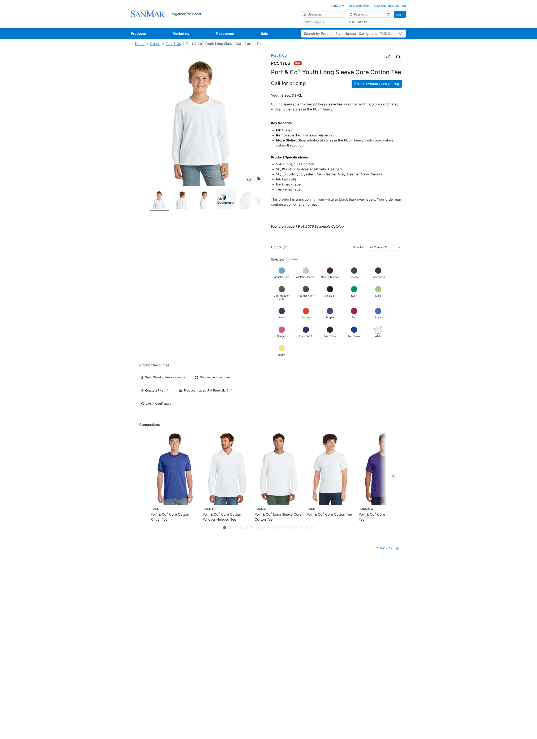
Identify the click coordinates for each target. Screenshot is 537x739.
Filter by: (359, 247)
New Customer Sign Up (390, 5)
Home (140, 43)
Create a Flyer (154, 390)
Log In (400, 14)
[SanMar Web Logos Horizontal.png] (166, 13)
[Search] (401, 33)
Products (138, 33)
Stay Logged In (315, 21)
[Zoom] (259, 179)
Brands (155, 43)
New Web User (359, 5)
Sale (264, 33)
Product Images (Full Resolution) (206, 390)
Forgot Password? (358, 21)
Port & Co (173, 43)
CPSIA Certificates (158, 403)
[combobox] (385, 247)
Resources (225, 33)
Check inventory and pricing (376, 84)
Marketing (181, 33)
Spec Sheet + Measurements (165, 377)
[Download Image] (249, 179)
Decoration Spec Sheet (216, 377)
